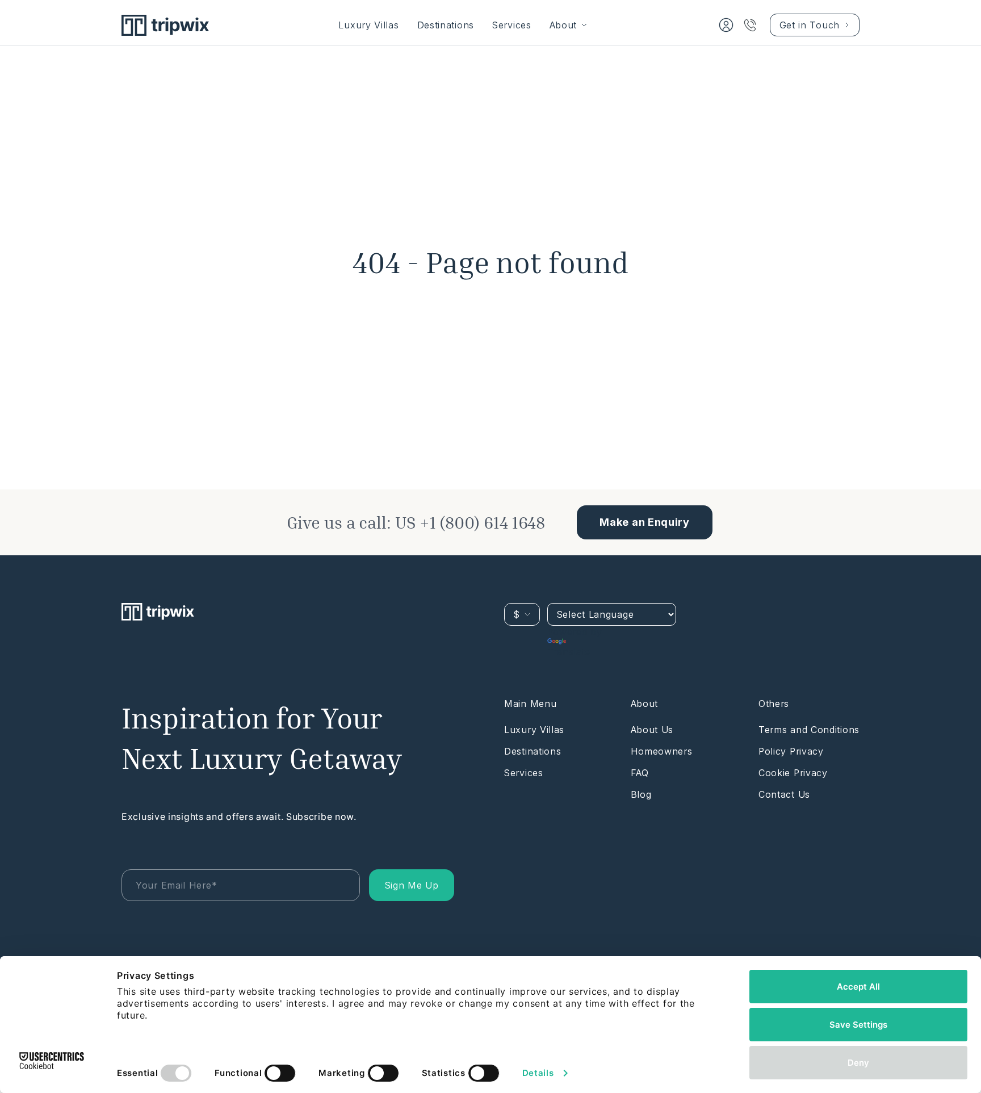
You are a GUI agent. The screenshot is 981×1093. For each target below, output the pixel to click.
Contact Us (784, 794)
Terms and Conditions (809, 729)
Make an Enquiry (645, 522)
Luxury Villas (368, 25)
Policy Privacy (791, 751)
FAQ (640, 772)
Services (511, 25)
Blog (641, 794)
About (563, 25)
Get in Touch (809, 25)
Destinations (445, 25)
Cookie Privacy (793, 772)
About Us (652, 729)
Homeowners (662, 751)
